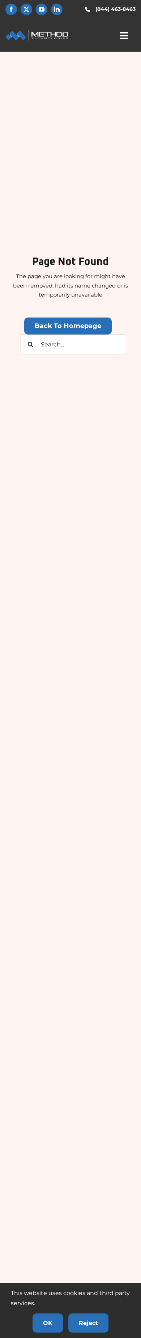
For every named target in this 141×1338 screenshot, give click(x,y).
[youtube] (41, 9)
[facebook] (11, 9)
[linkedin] (57, 9)
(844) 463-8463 (115, 9)
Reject (88, 1323)
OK (47, 1323)
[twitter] (26, 9)
